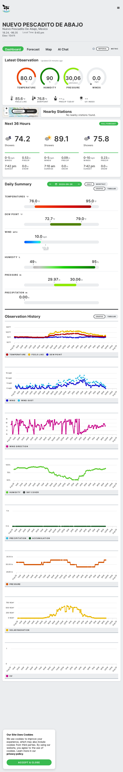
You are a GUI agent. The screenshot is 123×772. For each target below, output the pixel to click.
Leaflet (11, 116)
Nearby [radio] (30, 111)
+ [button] (7, 108)
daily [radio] (89, 184)
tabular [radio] (111, 188)
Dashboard (11, 49)
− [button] (7, 113)
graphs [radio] (99, 188)
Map (43, 49)
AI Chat (56, 49)
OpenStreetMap (23, 116)
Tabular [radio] (111, 316)
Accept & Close (29, 762)
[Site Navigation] (118, 8)
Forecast (29, 49)
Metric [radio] (114, 49)
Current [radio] (18, 111)
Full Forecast (108, 123)
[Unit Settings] (93, 48)
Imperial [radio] (102, 49)
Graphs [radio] (99, 316)
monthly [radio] (100, 184)
